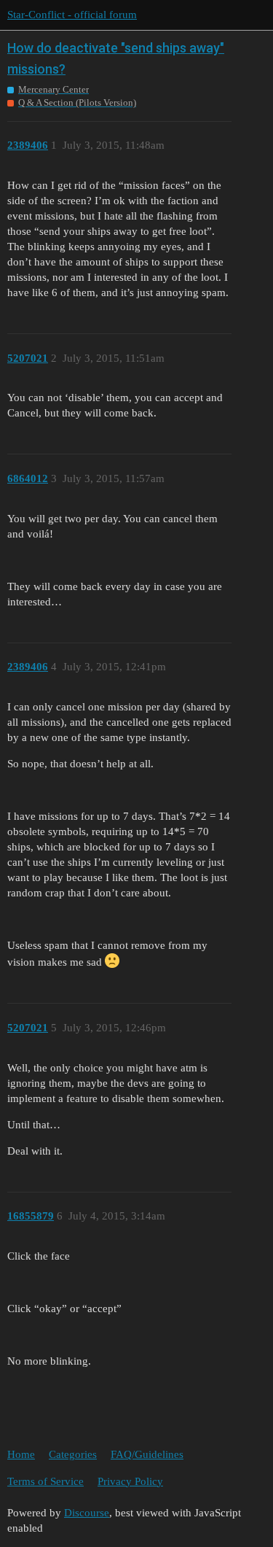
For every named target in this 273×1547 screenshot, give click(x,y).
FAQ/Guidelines (147, 1454)
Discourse (86, 1513)
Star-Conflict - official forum (72, 14)
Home (21, 1454)
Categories (73, 1454)
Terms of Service (45, 1481)
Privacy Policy (130, 1481)
